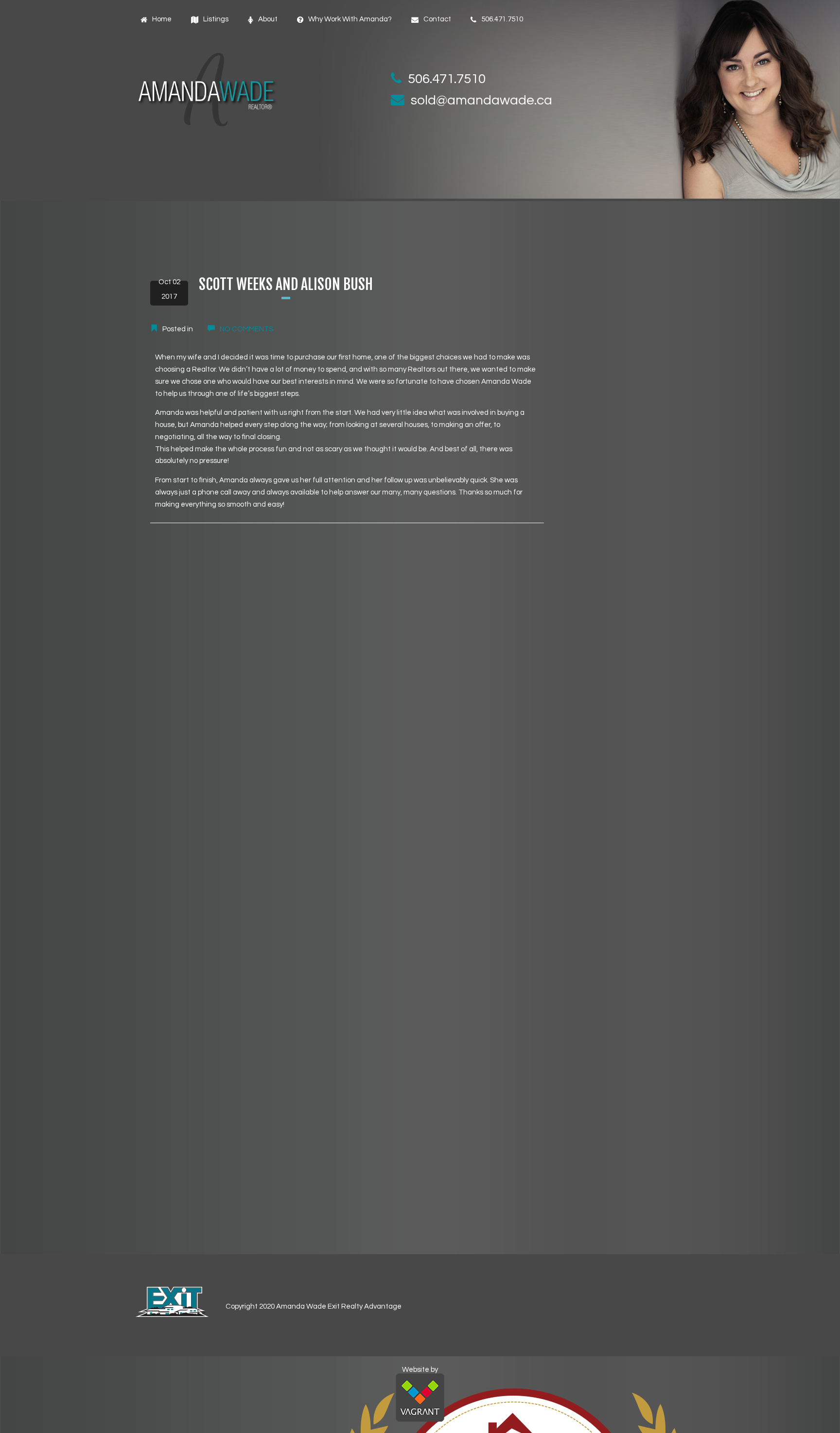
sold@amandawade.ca (481, 100)
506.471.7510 (447, 79)
